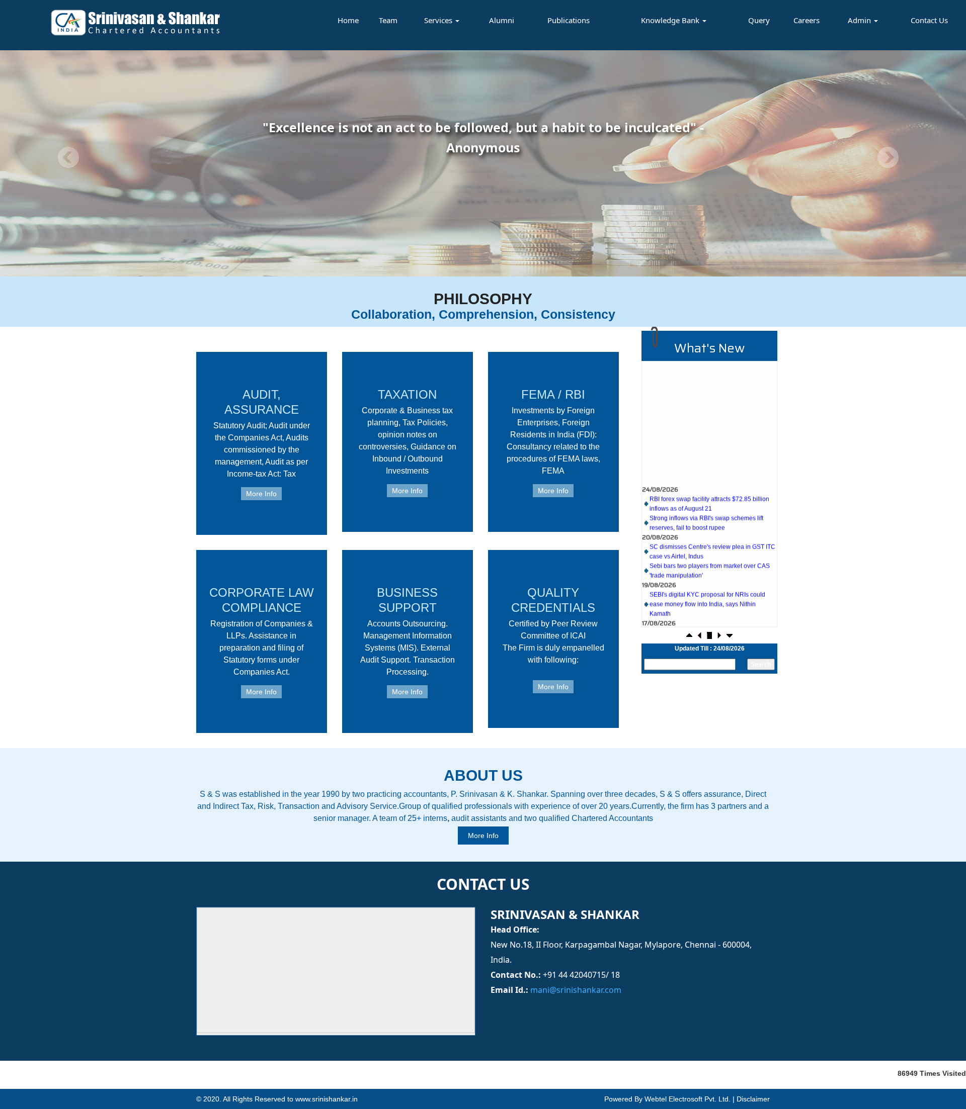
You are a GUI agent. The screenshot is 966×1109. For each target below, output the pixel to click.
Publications (568, 20)
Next (888, 157)
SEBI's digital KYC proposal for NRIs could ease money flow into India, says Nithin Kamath (707, 581)
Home (348, 20)
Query (759, 20)
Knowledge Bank (671, 20)
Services (439, 20)
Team (388, 20)
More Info (261, 494)
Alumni (501, 20)
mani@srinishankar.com (574, 989)
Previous (68, 157)
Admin (860, 20)
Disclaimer (753, 1099)
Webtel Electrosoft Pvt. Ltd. (688, 1099)
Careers (806, 20)
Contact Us (929, 20)
